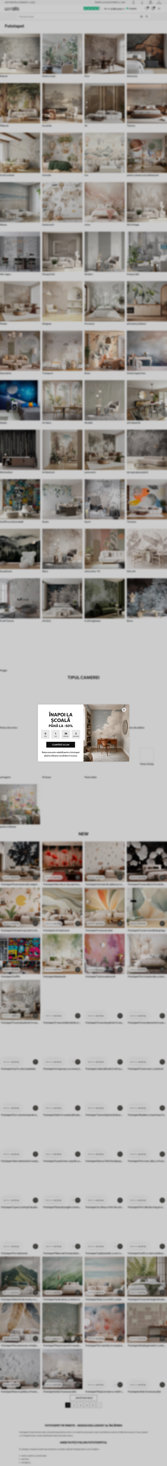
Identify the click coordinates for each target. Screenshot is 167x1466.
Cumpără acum (60, 744)
